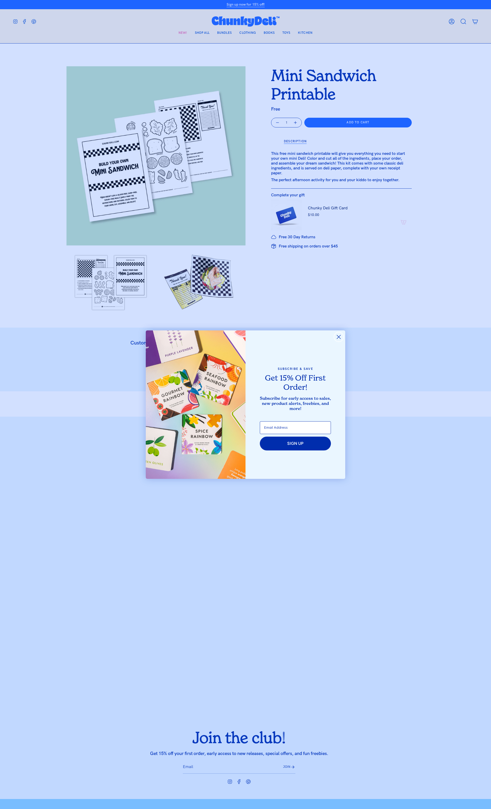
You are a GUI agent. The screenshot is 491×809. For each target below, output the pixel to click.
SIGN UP (295, 443)
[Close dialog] (338, 336)
